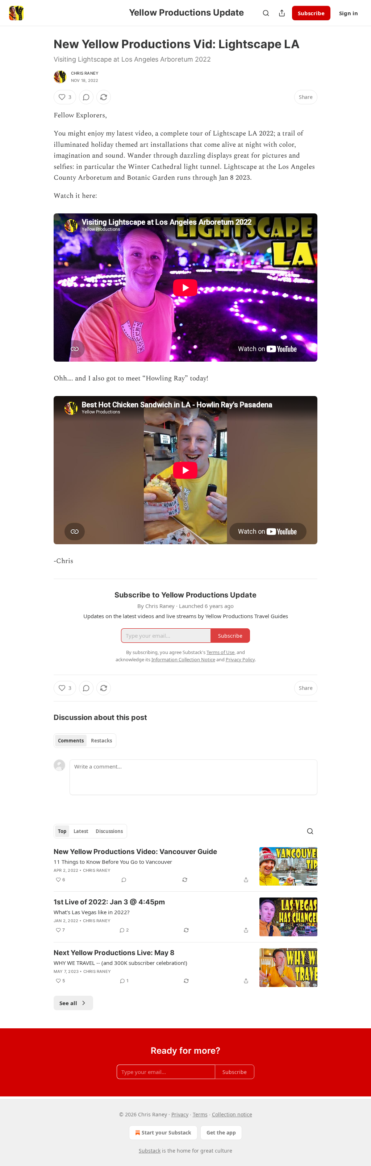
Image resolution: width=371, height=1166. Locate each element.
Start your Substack (166, 1132)
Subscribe (311, 13)
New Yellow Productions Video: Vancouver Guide (135, 852)
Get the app (221, 1132)
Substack (150, 1150)
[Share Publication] (282, 13)
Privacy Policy (240, 659)
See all (68, 1003)
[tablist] (85, 740)
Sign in (348, 13)
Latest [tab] (81, 831)
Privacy (179, 1114)
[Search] (266, 13)
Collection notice (232, 1114)
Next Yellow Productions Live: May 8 (114, 953)
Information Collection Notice (183, 659)
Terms (200, 1114)
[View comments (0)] (86, 97)
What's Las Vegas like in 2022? (92, 912)
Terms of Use (220, 652)
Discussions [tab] (109, 831)
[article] (185, 866)
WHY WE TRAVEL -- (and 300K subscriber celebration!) (120, 962)
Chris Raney (85, 73)
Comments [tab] (71, 740)
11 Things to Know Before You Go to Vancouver (113, 861)
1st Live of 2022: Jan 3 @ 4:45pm (109, 902)
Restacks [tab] (101, 740)
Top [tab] (62, 831)
